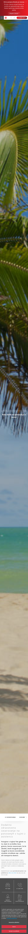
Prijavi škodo (14, 13)
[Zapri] (26, 907)
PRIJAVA (14, 18)
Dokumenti (23, 817)
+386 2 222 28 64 (12, 873)
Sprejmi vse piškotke (14, 931)
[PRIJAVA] (14, 18)
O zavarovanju (10, 817)
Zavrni (14, 926)
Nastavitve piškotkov (14, 922)
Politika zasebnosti (12, 918)
